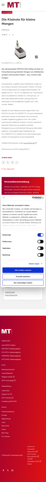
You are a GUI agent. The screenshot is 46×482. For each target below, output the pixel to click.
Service (4, 407)
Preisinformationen (8, 412)
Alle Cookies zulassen (23, 270)
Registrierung (6, 419)
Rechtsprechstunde (8, 370)
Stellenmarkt (10, 292)
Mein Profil (5, 426)
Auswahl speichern (23, 276)
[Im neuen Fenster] (8, 470)
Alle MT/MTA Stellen (8, 345)
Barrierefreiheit (32, 457)
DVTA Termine (6, 398)
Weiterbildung (6, 386)
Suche (4, 429)
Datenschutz (31, 452)
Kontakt (4, 415)
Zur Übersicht (8, 169)
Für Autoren (6, 436)
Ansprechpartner (7, 373)
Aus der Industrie (6, 12)
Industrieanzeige (11, 295)
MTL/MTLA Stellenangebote (11, 352)
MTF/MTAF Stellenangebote (11, 349)
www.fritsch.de (29, 143)
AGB (28, 459)
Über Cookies (31, 454)
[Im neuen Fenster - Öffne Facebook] (3, 470)
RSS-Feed (5, 433)
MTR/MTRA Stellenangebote (11, 356)
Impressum (31, 447)
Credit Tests (6, 391)
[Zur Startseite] (14, 5)
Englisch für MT (7, 394)
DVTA (4, 365)
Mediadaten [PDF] (33, 461)
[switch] (38, 241)
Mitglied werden (7, 377)
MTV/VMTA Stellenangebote (11, 359)
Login (3, 422)
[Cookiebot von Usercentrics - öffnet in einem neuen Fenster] (34, 197)
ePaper (29, 464)
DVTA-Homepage (7, 381)
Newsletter (31, 449)
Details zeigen (34, 264)
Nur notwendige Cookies (23, 283)
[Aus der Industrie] (20, 49)
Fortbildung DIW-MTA (9, 401)
